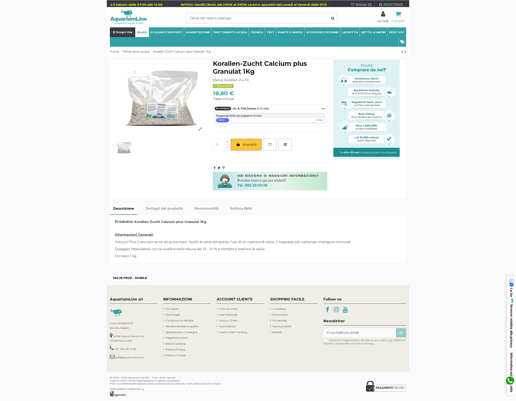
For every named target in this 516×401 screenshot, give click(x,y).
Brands (277, 332)
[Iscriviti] (401, 332)
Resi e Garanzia (175, 343)
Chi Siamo (172, 308)
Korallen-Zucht (236, 80)
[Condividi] (214, 168)
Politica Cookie (176, 355)
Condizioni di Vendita (179, 320)
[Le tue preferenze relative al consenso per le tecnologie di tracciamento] (512, 301)
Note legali (173, 314)
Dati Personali (228, 314)
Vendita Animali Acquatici (182, 326)
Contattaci (279, 308)
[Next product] (405, 52)
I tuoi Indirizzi (227, 326)
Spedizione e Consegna (181, 332)
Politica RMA (241, 208)
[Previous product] (402, 52)
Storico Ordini (228, 320)
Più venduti (280, 320)
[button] (402, 42)
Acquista (249, 144)
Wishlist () (363, 4)
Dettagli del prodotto (164, 208)
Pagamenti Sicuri (177, 337)
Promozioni (280, 314)
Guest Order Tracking (233, 332)
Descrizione (123, 208)
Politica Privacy (175, 349)
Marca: (218, 80)
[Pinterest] (224, 168)
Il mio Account (228, 308)
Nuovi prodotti (282, 326)
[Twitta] (219, 168)
